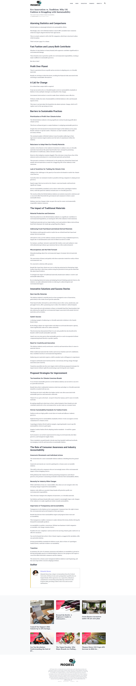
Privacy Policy (66, 681)
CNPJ (77, 681)
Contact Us (72, 681)
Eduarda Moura (45, 571)
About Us (60, 681)
